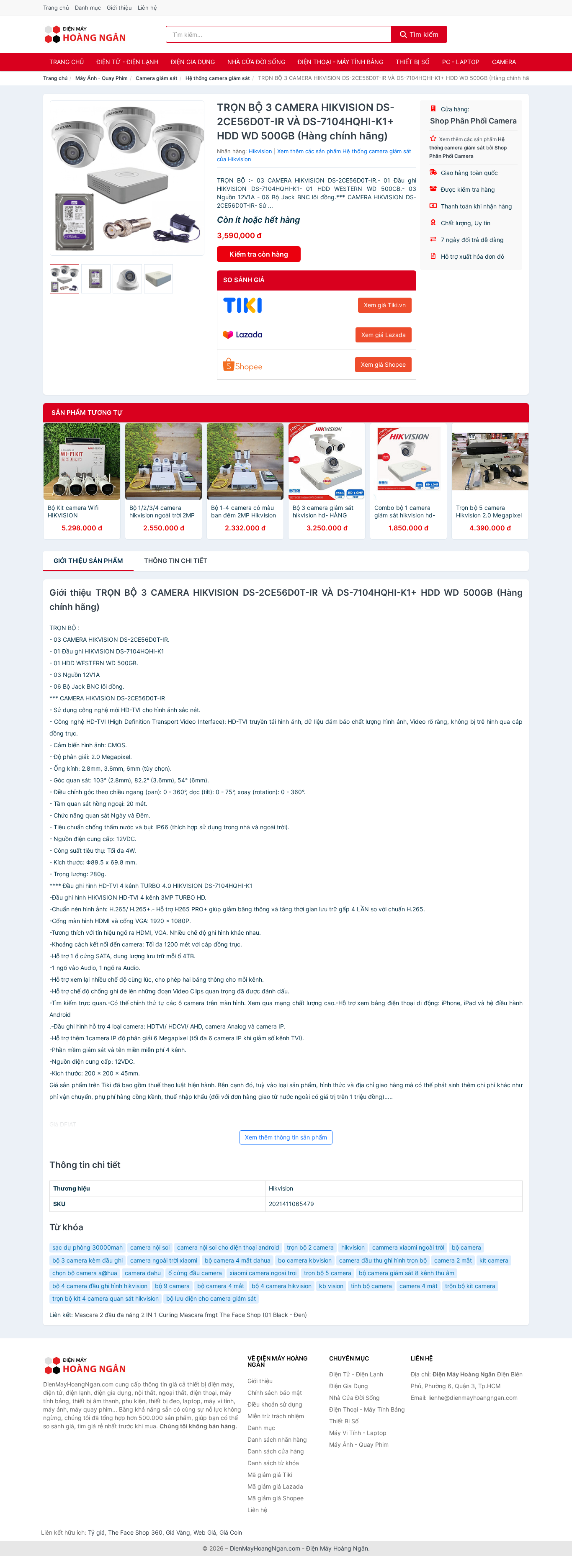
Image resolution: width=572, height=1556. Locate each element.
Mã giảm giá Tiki (269, 1474)
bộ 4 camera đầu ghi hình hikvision (99, 1285)
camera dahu (143, 1272)
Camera (504, 61)
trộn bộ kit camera (470, 1285)
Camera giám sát (157, 78)
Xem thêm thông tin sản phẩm (286, 1137)
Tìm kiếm (422, 34)
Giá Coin (230, 1532)
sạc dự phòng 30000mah (87, 1247)
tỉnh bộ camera (371, 1285)
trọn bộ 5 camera (327, 1272)
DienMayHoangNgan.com (265, 1548)
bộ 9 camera (172, 1285)
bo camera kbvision (305, 1260)
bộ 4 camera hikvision (282, 1285)
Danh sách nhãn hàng (277, 1439)
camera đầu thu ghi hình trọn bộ (383, 1260)
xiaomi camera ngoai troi (262, 1272)
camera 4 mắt (418, 1285)
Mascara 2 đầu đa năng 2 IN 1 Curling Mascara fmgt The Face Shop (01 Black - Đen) (191, 1314)
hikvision (353, 1247)
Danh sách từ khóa (273, 1462)
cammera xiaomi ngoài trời (408, 1247)
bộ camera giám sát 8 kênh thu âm (406, 1272)
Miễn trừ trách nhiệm (275, 1416)
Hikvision (260, 151)
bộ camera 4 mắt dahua (238, 1260)
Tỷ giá (96, 1532)
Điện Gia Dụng (193, 61)
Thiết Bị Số (413, 61)
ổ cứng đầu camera (195, 1272)
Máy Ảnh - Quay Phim (101, 78)
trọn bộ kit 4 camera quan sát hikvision (105, 1298)
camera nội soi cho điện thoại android (228, 1247)
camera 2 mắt (453, 1260)
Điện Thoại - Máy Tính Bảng (340, 61)
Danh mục (88, 7)
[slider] (64, 278)
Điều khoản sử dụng (274, 1404)
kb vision (331, 1285)
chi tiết (175, 561)
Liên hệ (147, 7)
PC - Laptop (460, 61)
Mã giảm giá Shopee (275, 1498)
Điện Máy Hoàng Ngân (337, 1548)
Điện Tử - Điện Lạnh (127, 61)
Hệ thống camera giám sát (218, 78)
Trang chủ (56, 7)
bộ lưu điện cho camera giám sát (211, 1298)
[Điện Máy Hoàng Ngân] (85, 1365)
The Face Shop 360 (135, 1532)
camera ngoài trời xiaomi (163, 1260)
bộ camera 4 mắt (220, 1285)
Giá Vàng (178, 1532)
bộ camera (466, 1247)
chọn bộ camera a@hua (84, 1272)
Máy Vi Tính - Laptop (357, 1432)
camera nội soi (150, 1247)
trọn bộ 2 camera (310, 1247)
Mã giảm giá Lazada (275, 1486)
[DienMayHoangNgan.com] (84, 34)
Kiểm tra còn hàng (258, 254)
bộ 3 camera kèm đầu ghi (87, 1260)
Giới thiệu (119, 7)
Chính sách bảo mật (274, 1392)
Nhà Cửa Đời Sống (256, 61)
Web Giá (204, 1532)
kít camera (493, 1260)
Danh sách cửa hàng (275, 1451)
